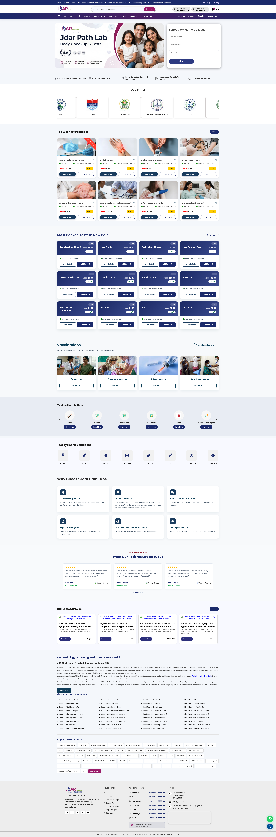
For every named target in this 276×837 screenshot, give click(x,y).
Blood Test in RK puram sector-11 (71, 721)
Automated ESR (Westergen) (69, 761)
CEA (84, 771)
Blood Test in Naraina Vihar (111, 725)
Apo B (154, 756)
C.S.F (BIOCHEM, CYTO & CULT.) (129, 766)
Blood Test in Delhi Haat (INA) (154, 728)
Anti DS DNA (91, 756)
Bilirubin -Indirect (135, 761)
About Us (113, 16)
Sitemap (109, 813)
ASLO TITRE (181, 756)
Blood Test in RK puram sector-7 (71, 718)
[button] (59, 419)
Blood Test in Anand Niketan (194, 703)
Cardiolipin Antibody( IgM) (205, 766)
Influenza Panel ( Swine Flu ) (104, 750)
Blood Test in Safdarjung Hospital (71, 728)
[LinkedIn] (83, 812)
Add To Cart (67, 174)
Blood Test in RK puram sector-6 (196, 714)
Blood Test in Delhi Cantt (193, 721)
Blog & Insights (112, 809)
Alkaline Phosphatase (135, 750)
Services (133, 16)
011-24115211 (177, 798)
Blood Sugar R (212, 761)
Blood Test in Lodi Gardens (111, 728)
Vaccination (99, 16)
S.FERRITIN (187, 307)
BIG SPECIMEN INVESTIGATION (105, 761)
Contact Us (147, 16)
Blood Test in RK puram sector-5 (155, 714)
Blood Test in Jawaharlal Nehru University (116, 710)
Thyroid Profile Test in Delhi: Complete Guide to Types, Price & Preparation (116, 626)
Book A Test (110, 803)
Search (150, 9)
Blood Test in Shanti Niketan (69, 700)
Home (108, 793)
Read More (64, 690)
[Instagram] (72, 812)
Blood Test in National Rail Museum (197, 725)
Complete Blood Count (70, 247)
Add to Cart (85, 264)
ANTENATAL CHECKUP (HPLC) (157, 750)
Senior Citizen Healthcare (71, 203)
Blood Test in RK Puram (151, 703)
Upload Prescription (208, 16)
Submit (181, 61)
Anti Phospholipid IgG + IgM (108, 756)
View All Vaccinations (205, 345)
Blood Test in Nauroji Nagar (153, 707)
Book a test (68, 16)
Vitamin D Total (149, 277)
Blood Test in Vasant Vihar (110, 700)
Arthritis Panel (107, 160)
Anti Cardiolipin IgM (65, 756)
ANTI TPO (144, 756)
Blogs (123, 16)
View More (86, 174)
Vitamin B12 (188, 277)
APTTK (171, 756)
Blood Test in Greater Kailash (153, 700)
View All (214, 132)
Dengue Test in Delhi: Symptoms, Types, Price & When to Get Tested (198, 625)
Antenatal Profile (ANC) (193, 203)
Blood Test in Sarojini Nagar (111, 707)
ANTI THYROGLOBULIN (130, 756)
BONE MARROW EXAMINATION (69, 766)
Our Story (206, 2)
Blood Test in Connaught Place (154, 725)
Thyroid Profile (108, 277)
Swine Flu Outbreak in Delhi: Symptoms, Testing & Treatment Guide (75, 626)
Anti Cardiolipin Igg (195, 750)
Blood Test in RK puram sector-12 (113, 721)
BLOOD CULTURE (197, 761)
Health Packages (83, 16)
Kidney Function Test (70, 277)
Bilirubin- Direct (165, 761)
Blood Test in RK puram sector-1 (154, 710)
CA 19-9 (147, 766)
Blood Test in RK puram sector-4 (113, 714)
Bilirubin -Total (150, 761)
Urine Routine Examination (66, 308)
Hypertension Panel (191, 160)
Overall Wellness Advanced (71, 160)
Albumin (121, 750)
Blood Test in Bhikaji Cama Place (196, 728)
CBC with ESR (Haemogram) (68, 771)
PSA (143, 307)
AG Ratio (105, 307)
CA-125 (156, 766)
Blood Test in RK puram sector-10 (196, 718)
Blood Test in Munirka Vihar (69, 703)
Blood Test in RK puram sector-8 (113, 718)
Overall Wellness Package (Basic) (115, 203)
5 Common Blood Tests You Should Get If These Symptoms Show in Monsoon (157, 626)
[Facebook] (67, 812)
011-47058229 (178, 795)
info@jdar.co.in (179, 801)
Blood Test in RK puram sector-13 (155, 721)
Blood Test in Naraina (67, 725)
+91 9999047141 (179, 793)
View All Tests (94, 771)
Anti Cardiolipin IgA (177, 750)
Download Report (188, 16)
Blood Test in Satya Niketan (194, 707)
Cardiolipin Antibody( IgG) (183, 766)
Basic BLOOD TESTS (83, 750)
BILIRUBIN (122, 761)
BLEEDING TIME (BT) (181, 761)
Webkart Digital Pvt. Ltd (169, 834)
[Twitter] (77, 812)
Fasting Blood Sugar (151, 247)
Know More (70, 427)
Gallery (216, 2)
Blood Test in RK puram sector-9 (155, 718)
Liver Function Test (192, 247)
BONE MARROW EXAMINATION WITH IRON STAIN (99, 766)
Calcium (166, 766)
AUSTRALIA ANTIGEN (195, 756)
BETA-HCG (87, 761)
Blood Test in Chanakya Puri (69, 707)
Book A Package (112, 806)
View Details (68, 264)
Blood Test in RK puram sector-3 (71, 714)
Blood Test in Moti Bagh (109, 703)
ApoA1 (162, 756)
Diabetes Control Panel (151, 160)
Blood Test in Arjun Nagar (68, 710)
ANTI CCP (79, 756)
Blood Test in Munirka (192, 700)
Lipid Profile (106, 247)
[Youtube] (88, 812)
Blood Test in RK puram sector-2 (196, 710)
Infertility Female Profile (152, 203)
